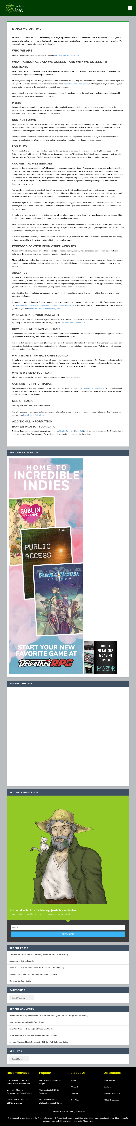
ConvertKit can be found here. (73, 323)
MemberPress (65, 431)
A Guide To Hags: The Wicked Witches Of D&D (36, 1035)
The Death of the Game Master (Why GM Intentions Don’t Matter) (38, 954)
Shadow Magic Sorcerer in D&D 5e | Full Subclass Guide (42, 1042)
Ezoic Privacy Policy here (33, 415)
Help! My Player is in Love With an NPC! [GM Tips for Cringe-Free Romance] (54, 1015)
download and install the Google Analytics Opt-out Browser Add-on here (46, 305)
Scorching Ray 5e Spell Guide (31, 1022)
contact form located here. (94, 388)
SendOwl (79, 431)
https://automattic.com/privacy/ (77, 84)
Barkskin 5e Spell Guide (20, 981)
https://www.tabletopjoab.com (66, 55)
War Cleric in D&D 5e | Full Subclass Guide (33, 1029)
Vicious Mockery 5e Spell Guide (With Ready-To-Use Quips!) (36, 968)
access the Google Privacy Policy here (44, 308)
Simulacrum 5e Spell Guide (21, 961)
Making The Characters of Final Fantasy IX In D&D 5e (33, 974)
